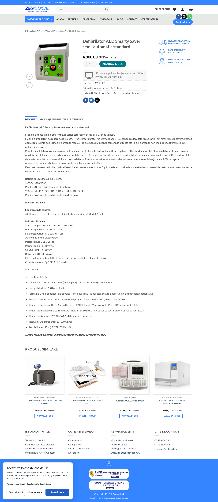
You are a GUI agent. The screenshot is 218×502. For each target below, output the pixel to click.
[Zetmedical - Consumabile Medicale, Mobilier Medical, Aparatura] (38, 9)
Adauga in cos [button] (45, 416)
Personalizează (16, 492)
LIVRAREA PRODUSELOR (66, 2)
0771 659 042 (162, 444)
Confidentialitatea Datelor (39, 444)
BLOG (120, 19)
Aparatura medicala (54, 31)
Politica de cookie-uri (16, 484)
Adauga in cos (112, 63)
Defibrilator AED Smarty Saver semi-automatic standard (117, 93)
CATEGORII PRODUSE (38, 19)
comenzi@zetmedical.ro (167, 448)
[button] (182, 9)
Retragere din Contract (124, 448)
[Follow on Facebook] (178, 16)
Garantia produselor (122, 440)
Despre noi (74, 452)
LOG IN (46, 2)
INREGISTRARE (32, 2)
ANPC (42, 452)
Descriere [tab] (31, 119)
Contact (50, 452)
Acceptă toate (57, 492)
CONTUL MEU (88, 2)
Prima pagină (32, 31)
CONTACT (132, 19)
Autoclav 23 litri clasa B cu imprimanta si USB (172, 402)
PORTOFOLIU (106, 19)
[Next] (191, 389)
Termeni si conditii (35, 440)
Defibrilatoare (77, 31)
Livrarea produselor (79, 448)
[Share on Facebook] (85, 100)
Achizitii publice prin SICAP (126, 452)
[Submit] (106, 9)
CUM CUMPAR (105, 2)
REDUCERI (73, 19)
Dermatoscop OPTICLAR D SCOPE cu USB (44, 402)
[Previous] (25, 389)
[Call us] (189, 16)
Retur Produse (119, 444)
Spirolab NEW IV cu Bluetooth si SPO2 (87, 402)
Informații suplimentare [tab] (53, 119)
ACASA (60, 19)
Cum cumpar (75, 440)
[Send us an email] (184, 16)
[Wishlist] (174, 9)
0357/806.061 (162, 440)
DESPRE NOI (89, 19)
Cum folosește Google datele (39, 484)
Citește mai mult (87, 416)
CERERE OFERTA (149, 19)
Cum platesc (75, 444)
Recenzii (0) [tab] (76, 119)
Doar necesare (35, 492)
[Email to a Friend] (97, 100)
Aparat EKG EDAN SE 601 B (130, 400)
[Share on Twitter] (91, 100)
